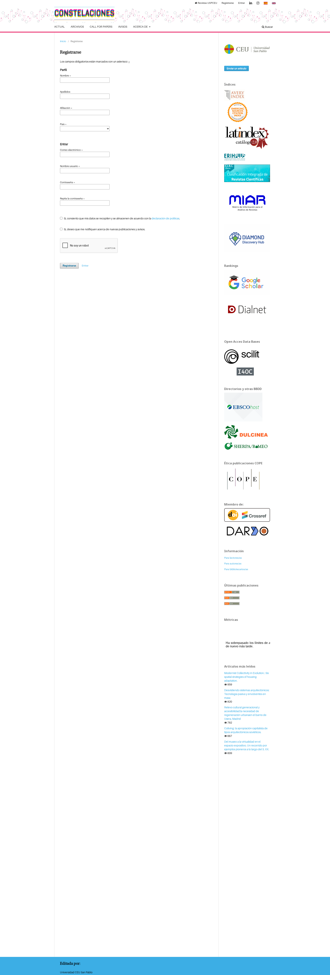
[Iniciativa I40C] (247, 371)
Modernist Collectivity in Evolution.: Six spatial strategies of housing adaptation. (246, 676)
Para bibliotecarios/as (236, 569)
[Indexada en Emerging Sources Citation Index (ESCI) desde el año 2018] (237, 111)
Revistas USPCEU (207, 2)
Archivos (77, 26)
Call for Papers (101, 26)
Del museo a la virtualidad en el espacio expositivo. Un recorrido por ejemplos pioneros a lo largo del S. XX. (246, 745)
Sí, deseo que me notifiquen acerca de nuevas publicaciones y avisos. (104, 229)
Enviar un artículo (236, 68)
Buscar (268, 26)
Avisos (122, 26)
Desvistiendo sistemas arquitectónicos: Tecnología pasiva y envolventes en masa (246, 694)
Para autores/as (232, 563)
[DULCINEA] (247, 431)
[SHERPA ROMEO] (247, 445)
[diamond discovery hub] (247, 238)
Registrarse (228, 2)
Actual (59, 26)
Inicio (63, 41)
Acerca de (140, 26)
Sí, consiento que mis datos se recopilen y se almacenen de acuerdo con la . (121, 218)
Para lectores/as (233, 557)
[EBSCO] (243, 406)
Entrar (241, 2)
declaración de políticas (165, 218)
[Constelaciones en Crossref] (247, 514)
